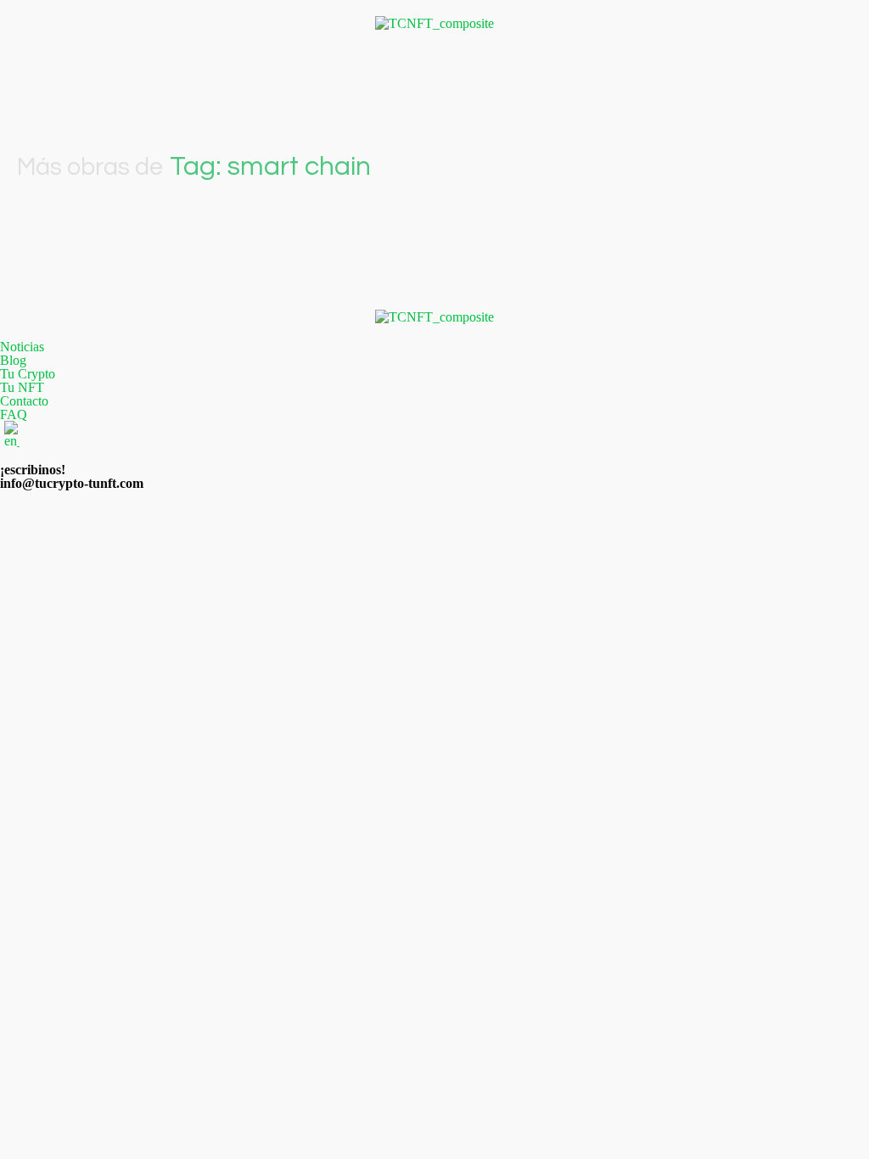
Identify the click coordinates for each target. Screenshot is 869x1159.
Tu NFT (22, 388)
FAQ (13, 415)
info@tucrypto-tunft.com (71, 483)
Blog (13, 360)
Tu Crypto (27, 374)
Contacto (24, 401)
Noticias (22, 347)
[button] (434, 71)
